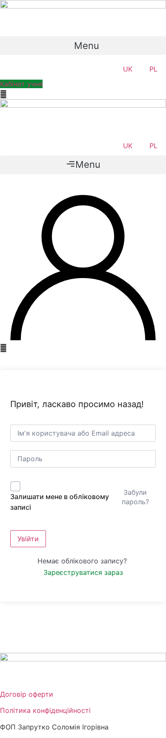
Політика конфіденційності (45, 710)
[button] (83, 45)
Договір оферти (26, 694)
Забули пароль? (135, 497)
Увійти (28, 538)
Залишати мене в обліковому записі (59, 502)
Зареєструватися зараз (83, 572)
